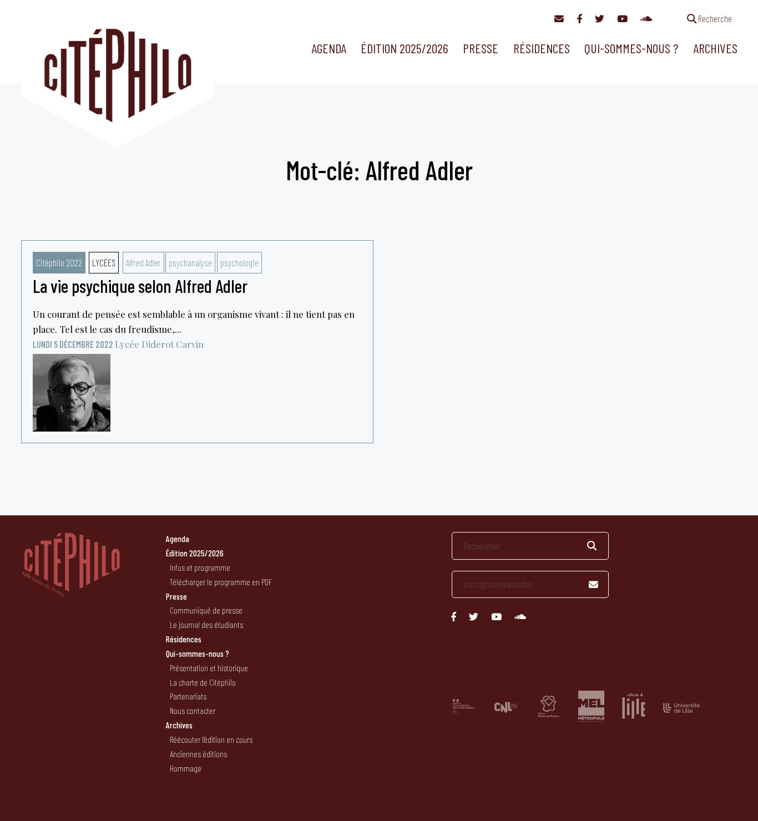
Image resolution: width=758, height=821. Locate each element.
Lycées (103, 262)
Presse (480, 48)
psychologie (239, 262)
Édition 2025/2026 (404, 48)
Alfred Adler (143, 262)
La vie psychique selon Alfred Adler (140, 285)
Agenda (328, 48)
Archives (715, 48)
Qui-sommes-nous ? (631, 48)
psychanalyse (190, 262)
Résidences (541, 48)
